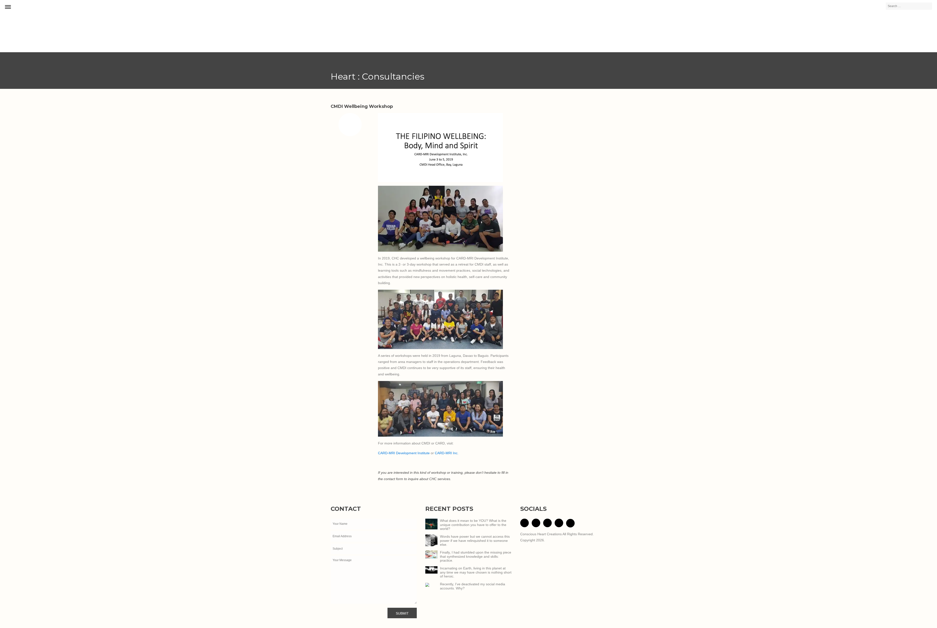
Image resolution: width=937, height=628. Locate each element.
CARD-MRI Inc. (446, 453)
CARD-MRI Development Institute (404, 453)
